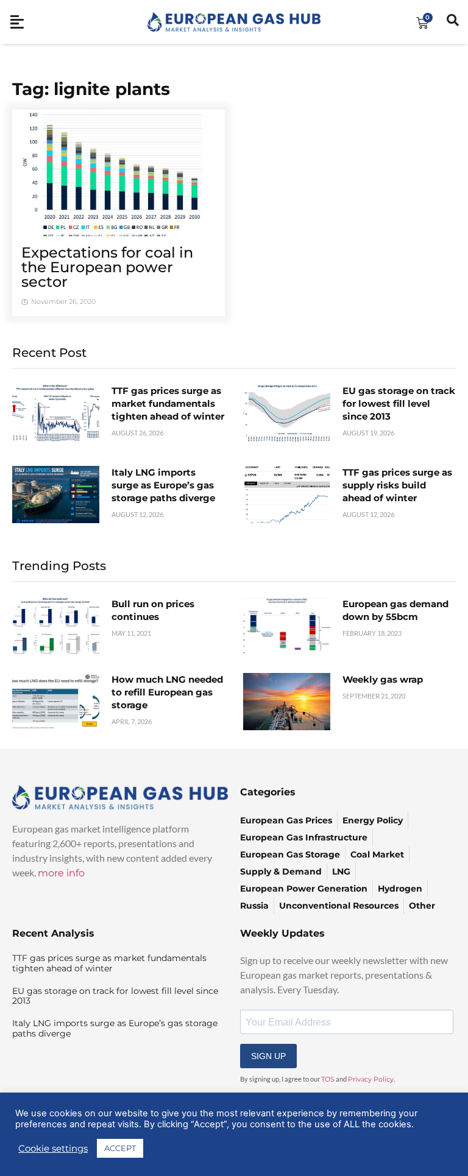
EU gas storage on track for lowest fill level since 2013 (398, 403)
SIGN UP (268, 1056)
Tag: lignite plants (91, 89)
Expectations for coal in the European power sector (107, 267)
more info (61, 873)
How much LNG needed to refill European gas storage (167, 692)
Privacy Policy (371, 1079)
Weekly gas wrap (382, 679)
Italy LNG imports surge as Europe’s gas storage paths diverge (163, 485)
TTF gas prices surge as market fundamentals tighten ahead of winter (168, 403)
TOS (328, 1079)
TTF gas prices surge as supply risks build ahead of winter (397, 485)
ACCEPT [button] (120, 1148)
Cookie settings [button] (53, 1148)
